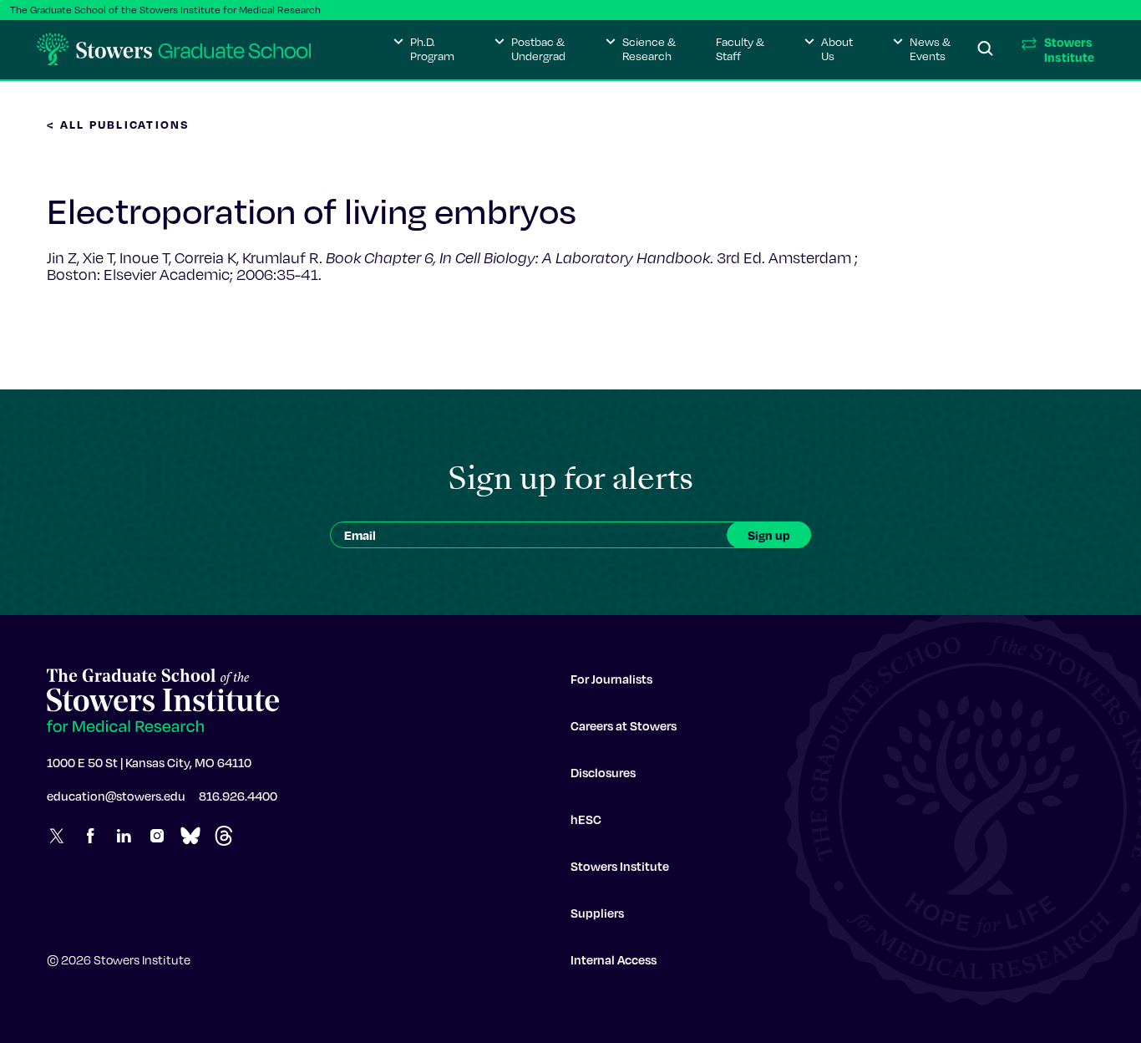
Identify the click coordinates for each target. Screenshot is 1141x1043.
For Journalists (611, 678)
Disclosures (603, 772)
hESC (585, 819)
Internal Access (613, 959)
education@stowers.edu (116, 795)
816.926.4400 (238, 795)
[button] (423, 49)
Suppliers (597, 912)
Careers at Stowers (623, 725)
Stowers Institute (619, 865)
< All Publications (118, 124)
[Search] (986, 49)
